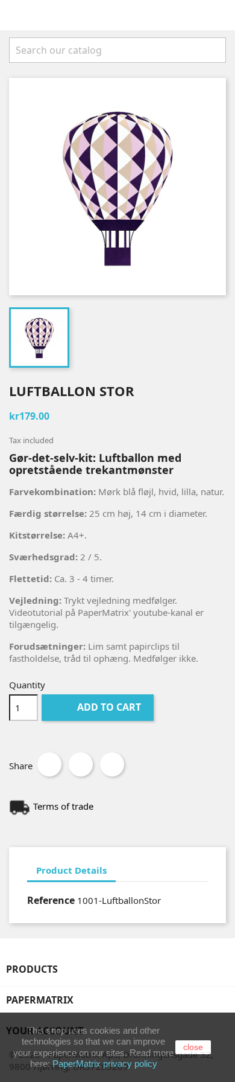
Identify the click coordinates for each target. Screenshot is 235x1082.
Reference (51, 900)
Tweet (81, 764)
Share (49, 764)
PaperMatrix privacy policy (104, 1063)
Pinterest (112, 764)
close (193, 1047)
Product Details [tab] (71, 870)
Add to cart (99, 707)
